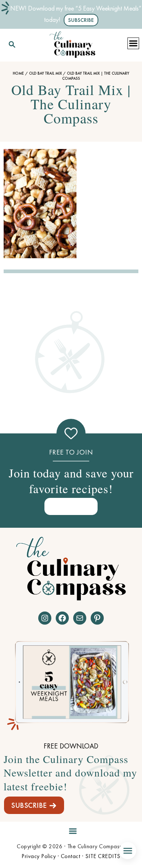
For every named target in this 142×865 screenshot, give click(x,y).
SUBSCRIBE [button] (81, 20)
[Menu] (71, 830)
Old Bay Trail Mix (45, 73)
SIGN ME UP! (71, 506)
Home (18, 73)
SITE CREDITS (103, 856)
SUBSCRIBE (29, 805)
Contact (70, 856)
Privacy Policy (38, 856)
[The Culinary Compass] (72, 43)
